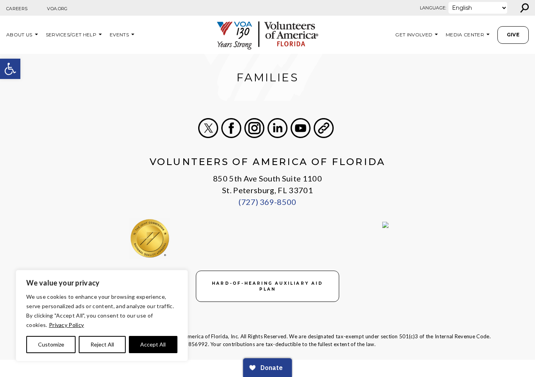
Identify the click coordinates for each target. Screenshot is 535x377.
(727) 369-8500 (267, 201)
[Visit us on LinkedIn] (277, 128)
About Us (19, 35)
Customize (51, 344)
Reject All (102, 344)
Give (513, 35)
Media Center (465, 35)
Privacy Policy (66, 324)
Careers (16, 8)
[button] (10, 69)
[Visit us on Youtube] (301, 128)
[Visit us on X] (208, 128)
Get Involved (413, 35)
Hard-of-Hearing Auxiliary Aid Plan (267, 286)
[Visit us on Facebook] (231, 128)
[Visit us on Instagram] (254, 128)
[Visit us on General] (324, 128)
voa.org (57, 8)
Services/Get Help (71, 35)
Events (119, 35)
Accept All (153, 344)
